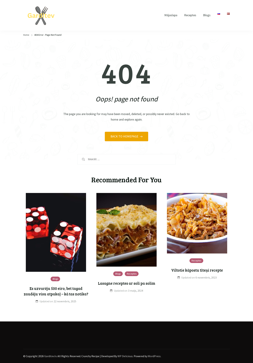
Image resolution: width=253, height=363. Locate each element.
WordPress (154, 356)
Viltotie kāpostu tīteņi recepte (197, 270)
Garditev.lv (50, 356)
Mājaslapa (170, 15)
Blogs (206, 15)
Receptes (190, 15)
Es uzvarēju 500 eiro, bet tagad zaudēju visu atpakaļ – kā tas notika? (56, 291)
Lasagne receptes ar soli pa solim (126, 283)
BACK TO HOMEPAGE (124, 136)
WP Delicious (125, 356)
